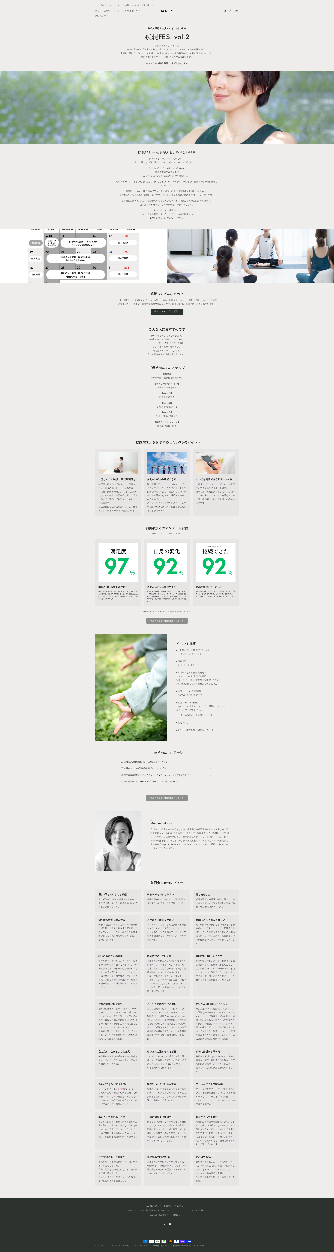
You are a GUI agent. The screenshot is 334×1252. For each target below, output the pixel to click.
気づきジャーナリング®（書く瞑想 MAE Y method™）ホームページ (152, 1210)
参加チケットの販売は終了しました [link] (167, 621)
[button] (103, 5)
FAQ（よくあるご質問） (160, 1215)
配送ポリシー (166, 1246)
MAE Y (104, 1246)
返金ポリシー (127, 1246)
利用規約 (156, 1246)
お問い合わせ (178, 1215)
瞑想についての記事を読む (167, 311)
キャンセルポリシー (201, 1246)
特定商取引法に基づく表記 (182, 1246)
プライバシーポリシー (142, 1246)
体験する (168, 1206)
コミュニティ (180, 1206)
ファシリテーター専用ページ (196, 1210)
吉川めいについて (154, 1206)
